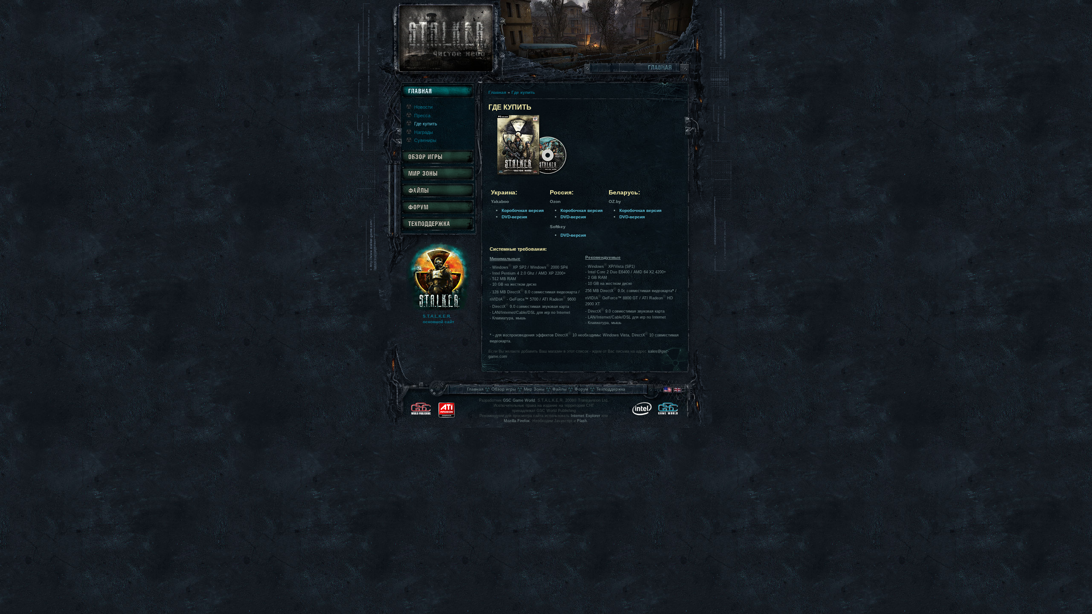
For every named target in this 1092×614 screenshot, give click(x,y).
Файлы (559, 389)
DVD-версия (514, 216)
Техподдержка (610, 389)
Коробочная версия (523, 210)
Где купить (523, 92)
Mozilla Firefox (517, 421)
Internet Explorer (585, 416)
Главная (497, 92)
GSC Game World (519, 400)
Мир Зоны (534, 389)
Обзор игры (503, 389)
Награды (423, 132)
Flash (582, 421)
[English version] (672, 391)
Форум (581, 389)
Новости (423, 107)
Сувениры (425, 140)
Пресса (422, 115)
